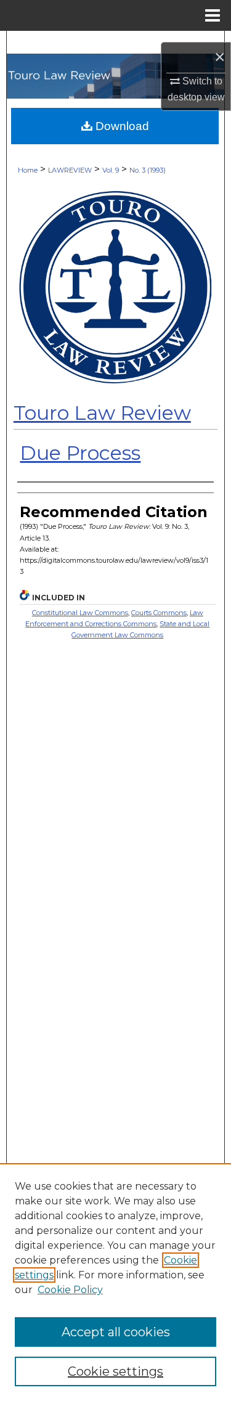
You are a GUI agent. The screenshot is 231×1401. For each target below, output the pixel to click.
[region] (115, 1282)
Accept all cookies (116, 1332)
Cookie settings (115, 1371)
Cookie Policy (70, 1290)
